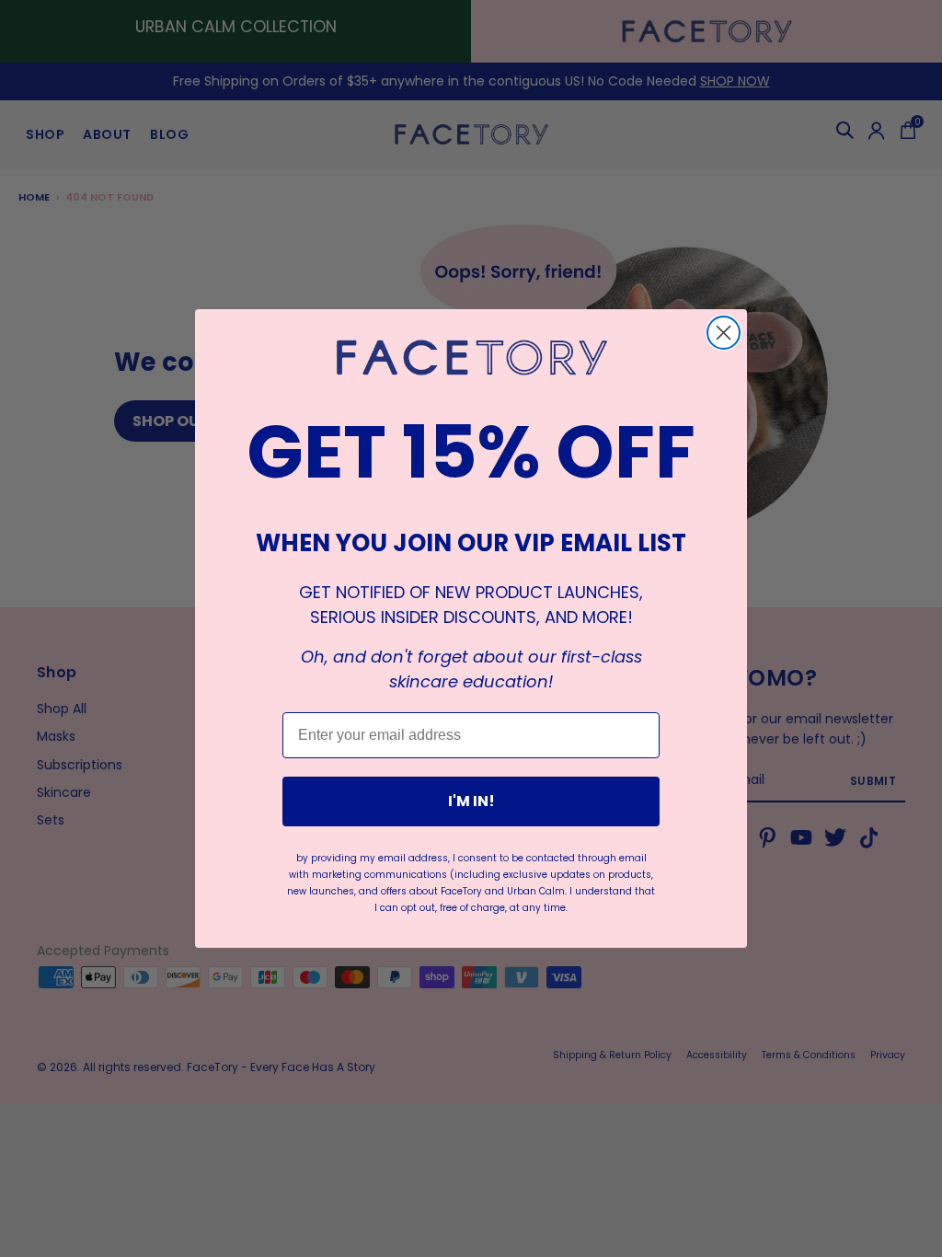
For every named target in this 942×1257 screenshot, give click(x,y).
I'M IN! (471, 801)
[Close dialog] (723, 333)
